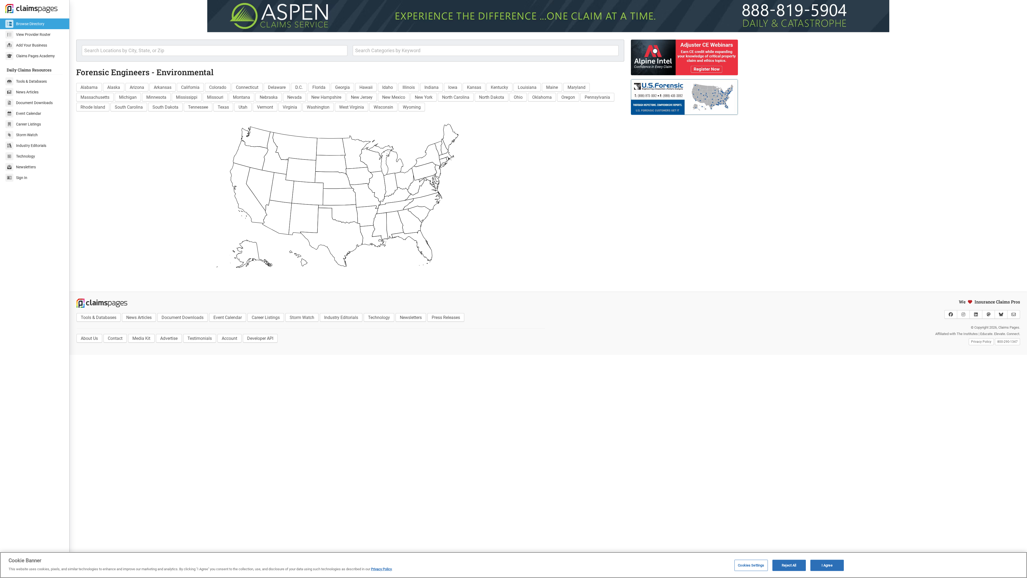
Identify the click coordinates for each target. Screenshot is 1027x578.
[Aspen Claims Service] (548, 16)
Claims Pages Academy (35, 56)
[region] (513, 565)
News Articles (27, 92)
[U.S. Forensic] (786, 97)
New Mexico (393, 97)
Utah (243, 107)
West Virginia (351, 107)
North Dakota (491, 97)
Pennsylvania (597, 97)
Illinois (409, 87)
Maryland (576, 87)
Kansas (474, 87)
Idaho (387, 87)
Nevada (294, 97)
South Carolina (129, 107)
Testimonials (199, 338)
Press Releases (446, 317)
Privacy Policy (981, 342)
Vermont (265, 107)
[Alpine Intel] (786, 57)
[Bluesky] (1001, 314)
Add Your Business (31, 45)
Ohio (518, 97)
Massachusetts (95, 97)
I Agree (827, 565)
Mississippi (186, 97)
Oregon (568, 97)
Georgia (342, 87)
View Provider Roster (33, 34)
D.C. (299, 87)
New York (423, 97)
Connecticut (247, 87)
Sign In (21, 178)
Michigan (128, 97)
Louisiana (527, 87)
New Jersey (362, 97)
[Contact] (1013, 314)
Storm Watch (27, 135)
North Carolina (455, 97)
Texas (223, 107)
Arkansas (162, 87)
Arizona (137, 87)
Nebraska (269, 97)
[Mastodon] (988, 314)
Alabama (89, 87)
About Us (89, 338)
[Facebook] (950, 314)
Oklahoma (542, 97)
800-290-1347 (1007, 342)
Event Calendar (28, 113)
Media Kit (141, 338)
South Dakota (165, 107)
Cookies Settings (751, 565)
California (190, 87)
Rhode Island (93, 107)
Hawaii (366, 87)
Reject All (789, 565)
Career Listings (28, 124)
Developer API (260, 338)
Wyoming (412, 107)
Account (229, 338)
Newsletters (26, 167)
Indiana (431, 87)
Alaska (113, 87)
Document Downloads (34, 103)
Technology (25, 156)
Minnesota (156, 97)
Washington (318, 107)
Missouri (215, 97)
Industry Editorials (31, 145)
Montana (241, 97)
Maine (552, 87)
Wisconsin (383, 107)
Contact (115, 338)
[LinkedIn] (975, 314)
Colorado (217, 87)
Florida (318, 87)
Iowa (452, 87)
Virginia (290, 107)
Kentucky (499, 87)
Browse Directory (30, 24)
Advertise (169, 338)
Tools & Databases (31, 81)
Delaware (277, 87)
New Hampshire (326, 97)
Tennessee (198, 107)
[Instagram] (963, 314)
